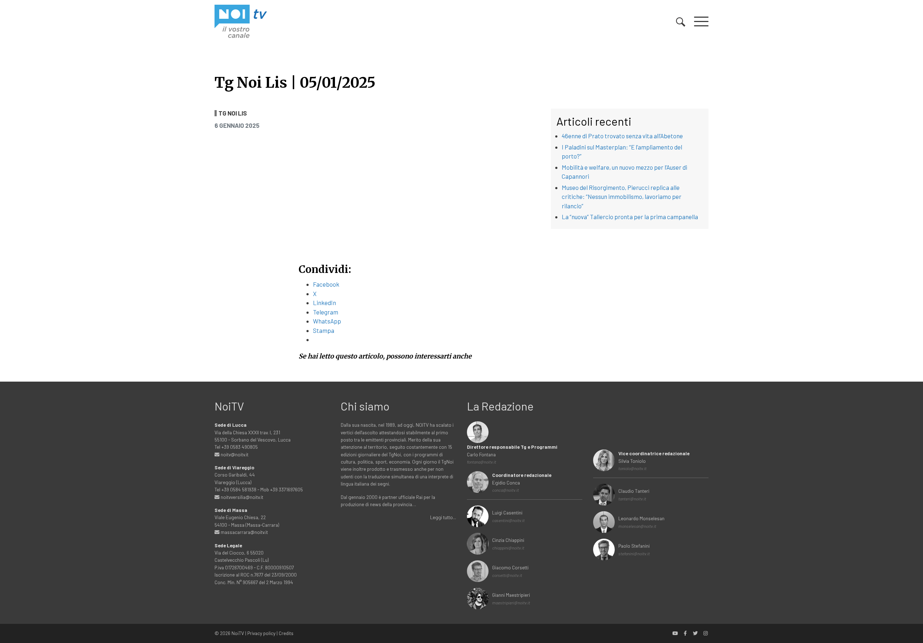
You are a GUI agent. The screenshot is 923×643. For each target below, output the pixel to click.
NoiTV (237, 633)
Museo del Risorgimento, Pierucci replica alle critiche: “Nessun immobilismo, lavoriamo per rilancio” (621, 196)
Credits (286, 633)
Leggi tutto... (443, 517)
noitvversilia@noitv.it (241, 497)
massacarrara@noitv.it (244, 532)
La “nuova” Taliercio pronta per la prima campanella (630, 216)
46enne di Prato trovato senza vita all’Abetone (622, 135)
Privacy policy (261, 633)
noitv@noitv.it (234, 454)
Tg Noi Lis (232, 113)
